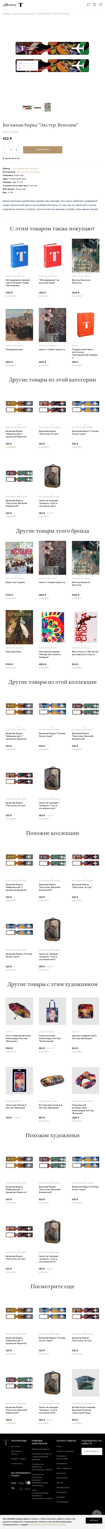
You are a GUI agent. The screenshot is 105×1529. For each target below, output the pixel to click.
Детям (60, 1483)
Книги (59, 1446)
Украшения (62, 1464)
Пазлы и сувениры (65, 1451)
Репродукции (63, 1487)
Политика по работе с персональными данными (41, 1456)
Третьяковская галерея (25, 169)
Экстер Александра (28, 172)
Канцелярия (62, 1478)
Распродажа (62, 1502)
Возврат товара (18, 1459)
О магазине (16, 1464)
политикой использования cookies (46, 1525)
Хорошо (94, 1520)
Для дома (61, 1473)
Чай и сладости (64, 1468)
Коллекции (62, 1492)
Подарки (61, 1497)
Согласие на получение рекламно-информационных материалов (40, 1480)
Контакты (15, 1446)
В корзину (42, 150)
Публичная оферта (41, 1449)
